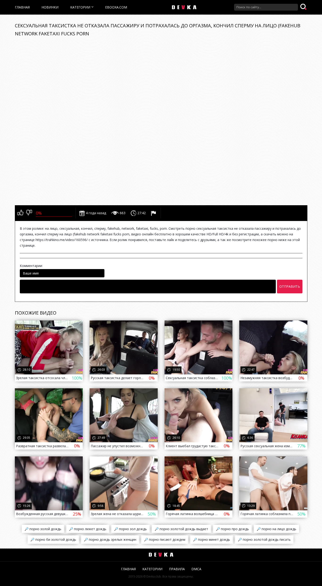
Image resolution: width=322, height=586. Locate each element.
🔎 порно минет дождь (211, 539)
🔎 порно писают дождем (164, 539)
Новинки (49, 7)
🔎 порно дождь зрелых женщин (110, 539)
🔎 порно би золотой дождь (53, 539)
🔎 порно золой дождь (43, 529)
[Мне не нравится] (29, 213)
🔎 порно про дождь (232, 529)
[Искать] (303, 7)
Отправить (289, 286)
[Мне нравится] (20, 213)
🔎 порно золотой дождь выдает (181, 529)
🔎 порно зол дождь (130, 529)
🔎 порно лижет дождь (87, 529)
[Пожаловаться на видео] (154, 213)
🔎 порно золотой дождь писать (264, 539)
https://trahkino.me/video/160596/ (62, 240)
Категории (80, 7)
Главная (22, 7)
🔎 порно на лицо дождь (276, 529)
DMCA (196, 569)
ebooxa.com (116, 7)
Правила (177, 569)
